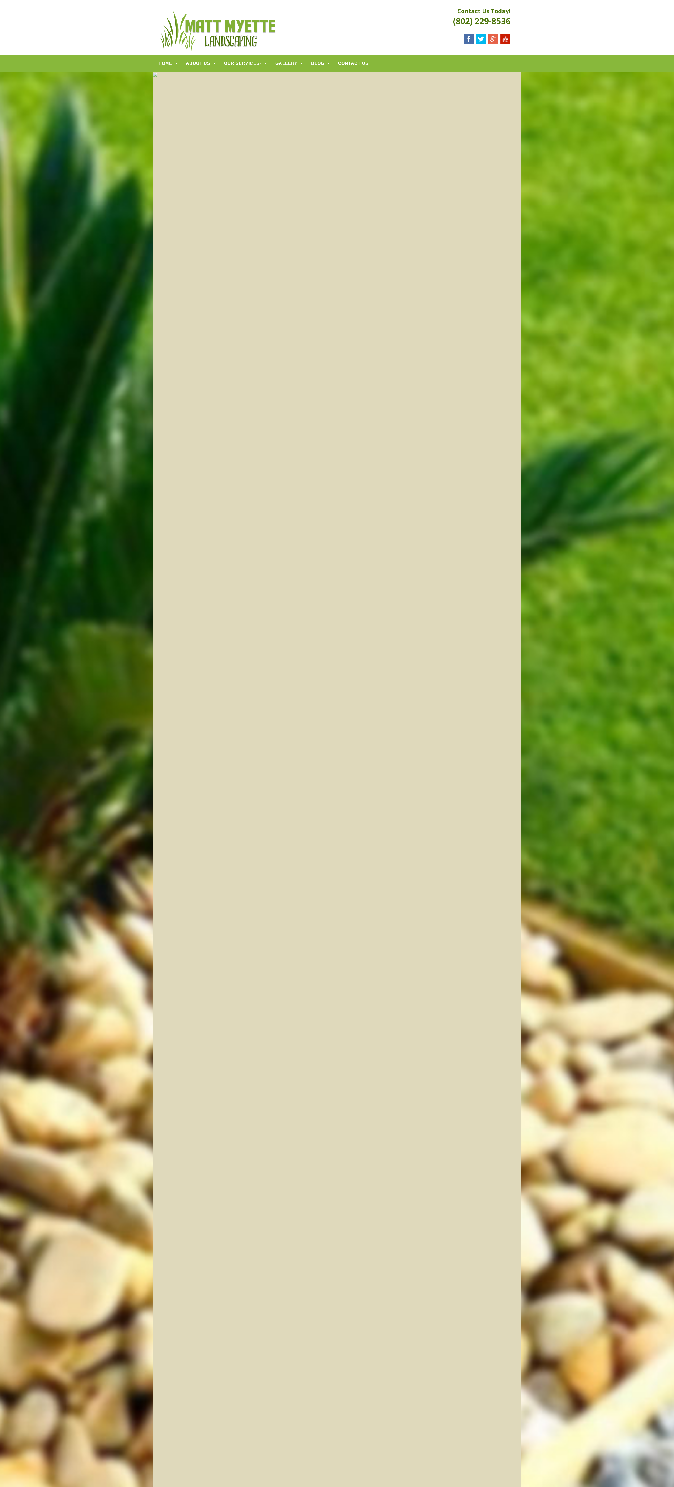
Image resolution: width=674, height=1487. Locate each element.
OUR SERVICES (242, 63)
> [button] (515, 814)
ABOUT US (198, 63)
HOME (165, 63)
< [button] (159, 814)
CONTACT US (353, 63)
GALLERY (286, 63)
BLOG (317, 63)
